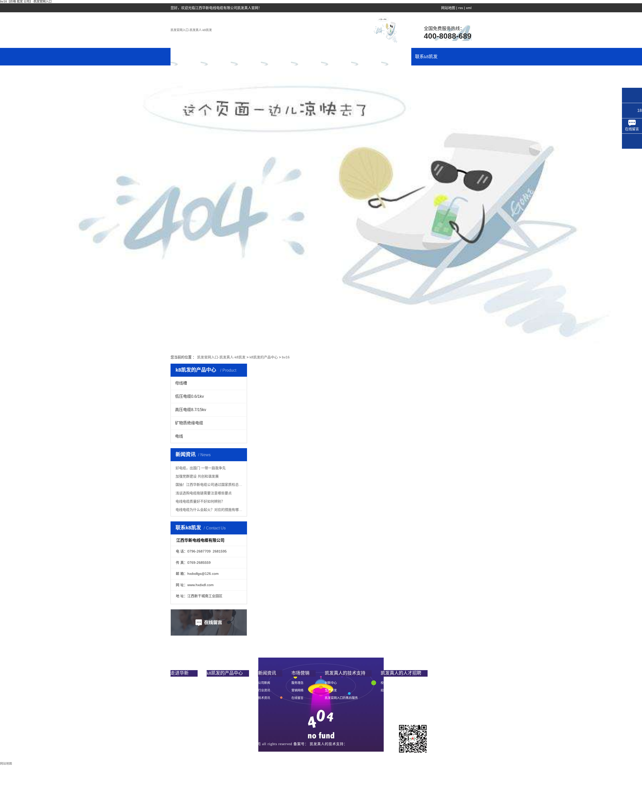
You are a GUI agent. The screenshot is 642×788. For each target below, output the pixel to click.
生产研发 (331, 690)
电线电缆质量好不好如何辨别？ (200, 501)
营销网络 (297, 690)
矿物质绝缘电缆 (189, 423)
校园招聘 (387, 683)
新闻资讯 (276, 56)
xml (468, 8)
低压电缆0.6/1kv (189, 396)
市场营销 (306, 56)
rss (460, 8)
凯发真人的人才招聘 (396, 59)
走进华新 (216, 56)
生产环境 (177, 720)
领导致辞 (177, 690)
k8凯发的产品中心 (245, 59)
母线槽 (181, 383)
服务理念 (297, 683)
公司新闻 (264, 683)
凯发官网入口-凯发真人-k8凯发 (191, 30)
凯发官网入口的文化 (184, 698)
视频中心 (177, 713)
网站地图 (448, 8)
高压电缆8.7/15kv (190, 410)
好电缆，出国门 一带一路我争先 (201, 468)
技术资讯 (264, 698)
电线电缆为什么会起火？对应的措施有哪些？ (209, 510)
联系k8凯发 (426, 56)
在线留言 (297, 698)
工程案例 (336, 56)
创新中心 (331, 683)
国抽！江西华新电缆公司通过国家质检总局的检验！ (209, 485)
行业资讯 (264, 690)
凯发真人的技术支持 (366, 59)
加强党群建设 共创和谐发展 (197, 476)
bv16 (286, 357)
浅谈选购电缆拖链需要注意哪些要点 (204, 493)
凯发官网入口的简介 (184, 683)
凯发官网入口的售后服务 (341, 698)
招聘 (384, 690)
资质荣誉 (177, 705)
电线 (179, 436)
